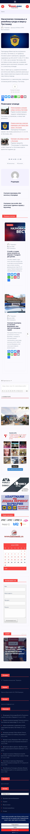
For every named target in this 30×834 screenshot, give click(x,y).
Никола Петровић (23, 659)
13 (15, 556)
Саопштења (11, 163)
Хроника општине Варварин (11, 798)
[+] (22, 390)
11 (8, 556)
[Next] (25, 634)
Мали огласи (6, 804)
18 (8, 559)
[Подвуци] (6, 391)
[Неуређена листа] (12, 391)
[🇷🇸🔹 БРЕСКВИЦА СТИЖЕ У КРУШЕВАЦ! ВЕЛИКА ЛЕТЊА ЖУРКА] (7, 452)
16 (24, 556)
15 (21, 556)
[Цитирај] (14, 391)
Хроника (13, 27)
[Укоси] (5, 391)
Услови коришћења (8, 808)
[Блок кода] (16, 391)
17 (5, 559)
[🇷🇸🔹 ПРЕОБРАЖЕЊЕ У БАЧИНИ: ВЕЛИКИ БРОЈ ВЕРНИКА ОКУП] (7, 444)
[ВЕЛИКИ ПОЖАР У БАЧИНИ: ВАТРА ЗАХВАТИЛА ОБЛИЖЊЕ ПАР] (14, 460)
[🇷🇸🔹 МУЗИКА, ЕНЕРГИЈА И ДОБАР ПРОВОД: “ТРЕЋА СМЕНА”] (22, 460)
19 (11, 559)
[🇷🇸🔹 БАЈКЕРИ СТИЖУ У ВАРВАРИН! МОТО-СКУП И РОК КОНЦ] (14, 444)
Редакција (7, 27)
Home (2, 11)
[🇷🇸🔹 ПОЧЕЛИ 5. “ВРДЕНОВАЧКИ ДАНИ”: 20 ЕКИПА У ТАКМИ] (14, 452)
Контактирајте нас (11, 620)
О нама (5, 811)
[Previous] (22, 634)
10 (5, 556)
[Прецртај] (8, 391)
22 (21, 559)
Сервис (5, 801)
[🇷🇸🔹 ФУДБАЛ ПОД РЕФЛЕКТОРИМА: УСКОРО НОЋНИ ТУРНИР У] (22, 444)
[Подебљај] (3, 391)
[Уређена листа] (10, 391)
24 (5, 562)
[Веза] (18, 391)
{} (19, 390)
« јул (6, 568)
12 (11, 556)
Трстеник (20, 163)
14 (18, 556)
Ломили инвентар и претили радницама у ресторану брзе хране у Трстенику (19, 125)
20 (15, 559)
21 (18, 559)
